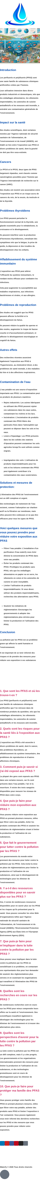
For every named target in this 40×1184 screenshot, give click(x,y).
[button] (20, 693)
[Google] (25, 1143)
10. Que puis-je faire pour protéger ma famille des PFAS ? (19, 1090)
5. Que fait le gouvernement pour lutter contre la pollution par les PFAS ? (19, 847)
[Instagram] (21, 1143)
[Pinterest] (16, 1143)
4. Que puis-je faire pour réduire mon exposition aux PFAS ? (18, 805)
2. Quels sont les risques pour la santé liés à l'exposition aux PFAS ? (20, 733)
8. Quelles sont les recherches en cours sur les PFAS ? (18, 995)
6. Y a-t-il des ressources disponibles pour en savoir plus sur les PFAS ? (17, 892)
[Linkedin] (2, 1143)
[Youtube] (7, 1143)
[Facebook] (11, 1143)
